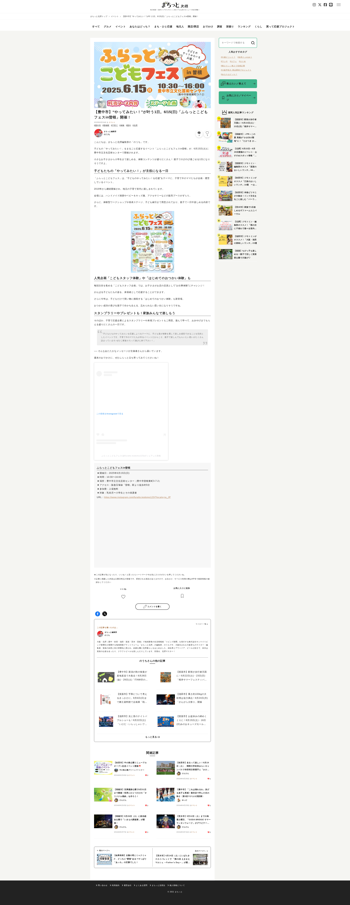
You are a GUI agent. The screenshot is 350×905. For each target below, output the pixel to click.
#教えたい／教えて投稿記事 (233, 66)
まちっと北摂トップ (98, 16)
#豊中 (128, 125)
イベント (115, 16)
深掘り (230, 26)
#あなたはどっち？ (229, 74)
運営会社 (128, 885)
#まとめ (242, 61)
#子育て (114, 125)
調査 (219, 26)
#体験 (121, 125)
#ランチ (224, 61)
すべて (96, 26)
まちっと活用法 (158, 885)
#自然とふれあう (245, 57)
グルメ (108, 26)
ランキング (244, 26)
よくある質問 (141, 885)
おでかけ (208, 26)
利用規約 (115, 885)
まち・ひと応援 (163, 26)
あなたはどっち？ (140, 26)
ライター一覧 (201, 624)
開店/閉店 (193, 26)
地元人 (180, 26)
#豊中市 (97, 125)
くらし (258, 26)
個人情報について (177, 885)
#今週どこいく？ (228, 57)
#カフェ (233, 61)
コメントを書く (154, 606)
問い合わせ (102, 885)
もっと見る (151, 737)
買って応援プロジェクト (280, 26)
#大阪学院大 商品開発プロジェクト (236, 70)
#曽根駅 (106, 125)
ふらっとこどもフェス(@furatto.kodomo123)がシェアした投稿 (131, 456)
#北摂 (135, 125)
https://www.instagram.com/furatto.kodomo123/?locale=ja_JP (137, 497)
